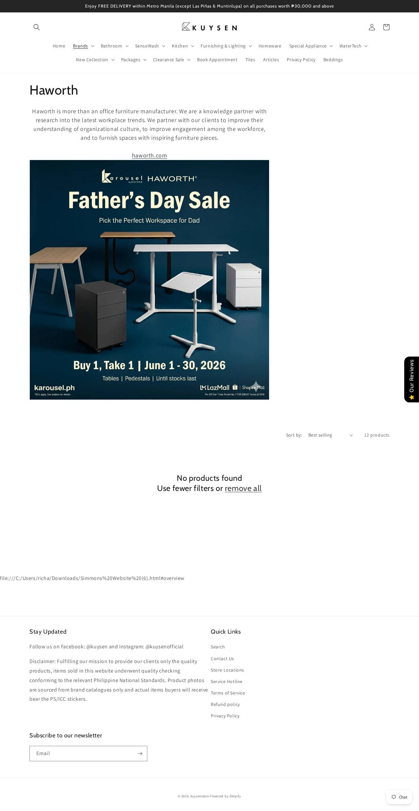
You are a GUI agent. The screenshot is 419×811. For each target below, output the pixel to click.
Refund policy (225, 704)
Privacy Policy (225, 716)
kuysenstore (200, 796)
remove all (243, 488)
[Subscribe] (140, 753)
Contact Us (222, 658)
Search (218, 647)
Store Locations (227, 670)
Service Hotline (227, 681)
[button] (36, 27)
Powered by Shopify (225, 796)
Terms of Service (228, 693)
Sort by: (294, 435)
